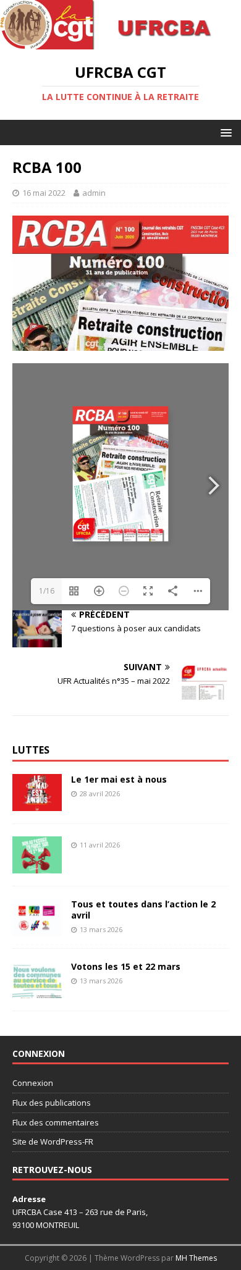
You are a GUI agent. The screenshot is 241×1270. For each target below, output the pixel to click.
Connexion (32, 1082)
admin (94, 192)
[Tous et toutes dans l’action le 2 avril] (37, 928)
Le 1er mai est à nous (119, 779)
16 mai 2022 (44, 192)
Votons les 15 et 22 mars (125, 966)
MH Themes (196, 1258)
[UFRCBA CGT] (120, 42)
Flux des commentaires (55, 1122)
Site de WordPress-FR (52, 1141)
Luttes (30, 750)
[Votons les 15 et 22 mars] (37, 990)
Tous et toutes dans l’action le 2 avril (143, 909)
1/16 (46, 591)
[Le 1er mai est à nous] (37, 803)
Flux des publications (51, 1102)
